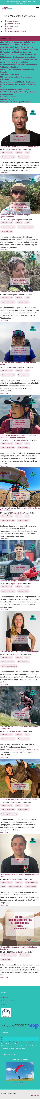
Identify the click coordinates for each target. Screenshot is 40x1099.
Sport (27, 152)
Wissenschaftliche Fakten (16, 31)
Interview (18, 152)
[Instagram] (38, 1095)
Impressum (4, 997)
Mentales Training (6, 152)
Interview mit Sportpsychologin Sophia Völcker (18, 799)
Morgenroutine (5, 959)
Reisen (9, 29)
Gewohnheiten (24, 955)
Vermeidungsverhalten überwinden (14, 62)
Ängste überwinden (31, 882)
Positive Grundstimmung (8, 955)
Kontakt (3, 1004)
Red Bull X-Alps (33, 750)
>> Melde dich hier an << (20, 1083)
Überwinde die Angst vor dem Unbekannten (17, 42)
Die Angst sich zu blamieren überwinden (16, 52)
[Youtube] (32, 1095)
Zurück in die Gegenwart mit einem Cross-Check (19, 59)
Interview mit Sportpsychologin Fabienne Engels (19, 651)
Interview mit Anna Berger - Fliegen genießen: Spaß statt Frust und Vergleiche (18, 436)
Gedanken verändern (8, 97)
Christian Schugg (13, 750)
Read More (4, 173)
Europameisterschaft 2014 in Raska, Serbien (17, 82)
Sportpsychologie (23, 157)
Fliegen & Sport (12, 21)
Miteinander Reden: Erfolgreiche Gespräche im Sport (17, 1042)
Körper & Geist (12, 26)
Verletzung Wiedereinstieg (9, 666)
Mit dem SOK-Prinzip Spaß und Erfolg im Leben (19, 49)
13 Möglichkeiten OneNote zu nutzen (14, 44)
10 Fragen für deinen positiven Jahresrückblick (18, 54)
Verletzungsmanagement (25, 227)
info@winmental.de (20, 3)
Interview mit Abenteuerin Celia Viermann (16, 292)
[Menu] (37, 8)
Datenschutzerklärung (7, 1001)
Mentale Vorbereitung (7, 157)
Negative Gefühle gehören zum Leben (15, 89)
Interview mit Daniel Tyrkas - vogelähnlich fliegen (19, 146)
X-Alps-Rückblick (7, 99)
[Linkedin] (35, 1095)
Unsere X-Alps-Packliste (9, 74)
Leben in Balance (13, 24)
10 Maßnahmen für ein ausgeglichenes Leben (18, 57)
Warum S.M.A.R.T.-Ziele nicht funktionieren (17, 47)
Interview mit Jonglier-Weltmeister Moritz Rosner (19, 581)
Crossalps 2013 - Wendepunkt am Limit (15, 102)
